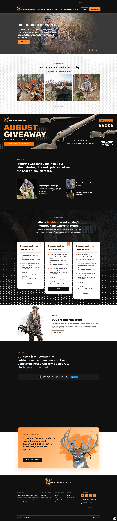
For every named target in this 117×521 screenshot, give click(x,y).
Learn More (57, 332)
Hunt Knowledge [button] (65, 9)
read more (42, 193)
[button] (68, 8)
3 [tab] (96, 50)
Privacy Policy (96, 517)
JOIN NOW (30, 283)
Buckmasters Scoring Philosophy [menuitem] (26, 499)
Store (85, 9)
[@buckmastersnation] (40, 377)
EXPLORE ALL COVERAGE (87, 168)
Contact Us (95, 9)
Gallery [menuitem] (57, 501)
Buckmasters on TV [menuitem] (46, 499)
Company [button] (75, 9)
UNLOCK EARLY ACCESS (32, 459)
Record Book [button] (41, 9)
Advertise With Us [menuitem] (71, 497)
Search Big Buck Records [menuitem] (24, 501)
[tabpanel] (58, 32)
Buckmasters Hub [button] (52, 9)
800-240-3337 (87, 502)
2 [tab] (92, 50)
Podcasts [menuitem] (43, 495)
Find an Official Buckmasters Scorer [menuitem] (27, 495)
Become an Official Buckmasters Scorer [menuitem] (28, 497)
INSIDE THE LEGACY (26, 39)
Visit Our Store (88, 508)
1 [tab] (89, 50)
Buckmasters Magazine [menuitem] (47, 501)
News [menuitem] (56, 495)
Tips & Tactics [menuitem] (59, 497)
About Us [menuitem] (69, 495)
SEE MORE (86, 361)
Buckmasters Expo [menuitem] (46, 497)
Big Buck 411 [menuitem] (58, 499)
